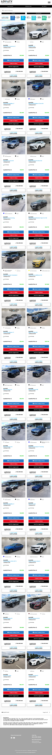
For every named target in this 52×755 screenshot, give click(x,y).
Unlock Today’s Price (13, 60)
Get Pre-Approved (13, 66)
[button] (24, 31)
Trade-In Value (13, 63)
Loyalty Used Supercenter (7, 72)
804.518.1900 (19, 71)
